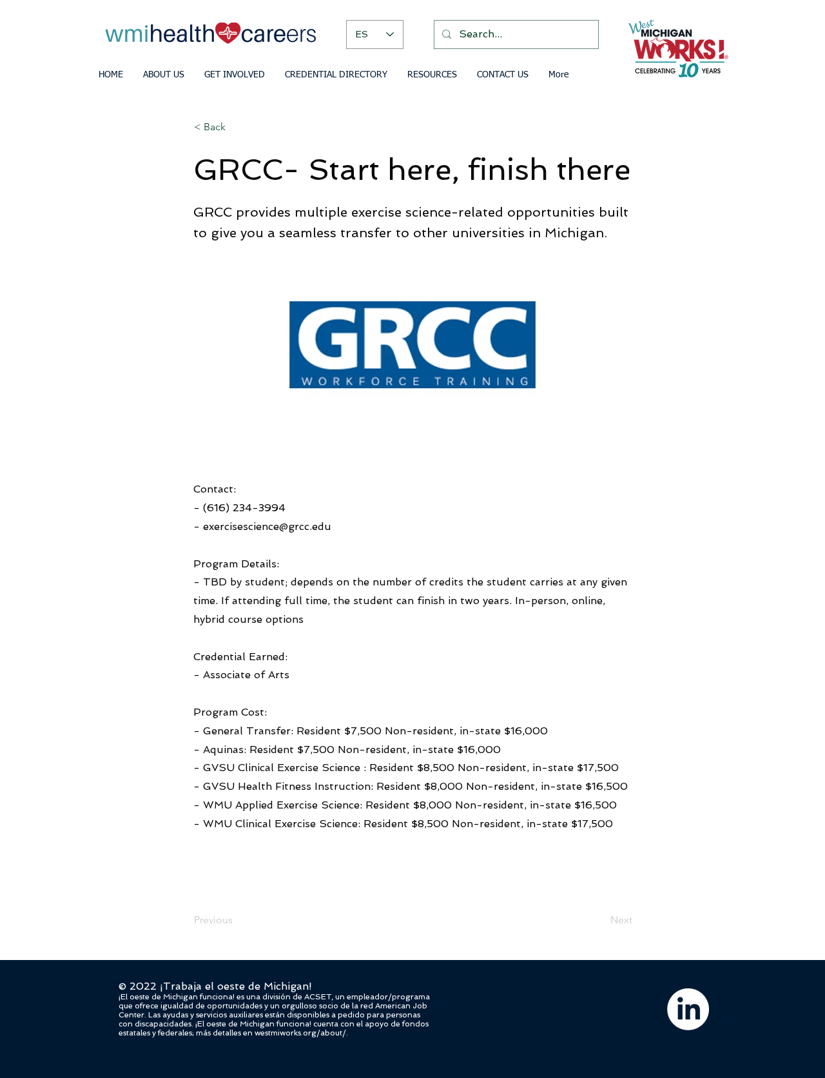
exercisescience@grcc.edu (267, 526)
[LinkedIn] (688, 1009)
